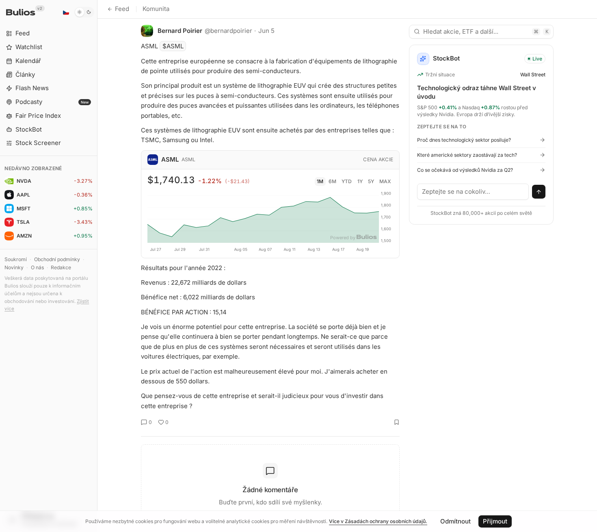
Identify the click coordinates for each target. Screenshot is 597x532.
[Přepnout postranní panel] (97, 266)
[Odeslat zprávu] (539, 192)
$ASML (173, 46)
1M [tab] (320, 181)
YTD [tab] (347, 181)
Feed (122, 9)
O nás (37, 267)
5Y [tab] (371, 181)
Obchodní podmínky (57, 259)
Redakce (61, 267)
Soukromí (15, 259)
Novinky (14, 267)
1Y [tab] (360, 181)
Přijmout (495, 521)
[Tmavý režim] (84, 12)
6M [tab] (332, 181)
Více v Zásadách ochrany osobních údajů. (378, 521)
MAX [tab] (385, 181)
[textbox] (473, 192)
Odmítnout (455, 521)
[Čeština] (66, 12)
